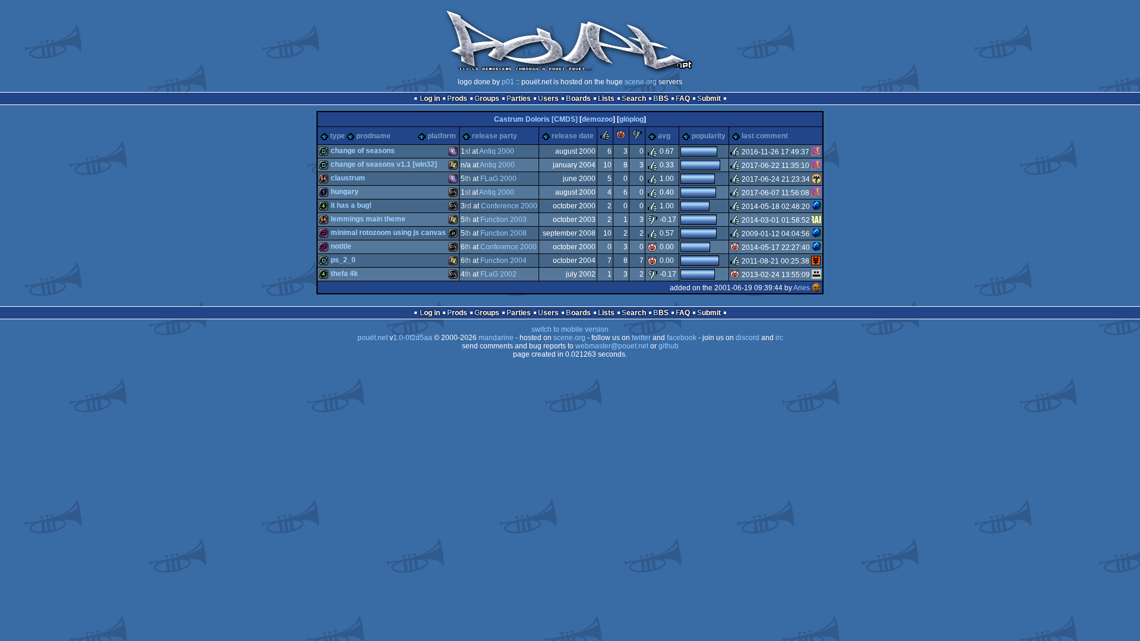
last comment (765, 136)
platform (442, 136)
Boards (578, 98)
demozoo (597, 119)
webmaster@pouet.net (611, 346)
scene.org (641, 82)
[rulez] (605, 137)
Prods (457, 98)
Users (548, 98)
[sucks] (637, 137)
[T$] (816, 206)
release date (573, 136)
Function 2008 (503, 233)
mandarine (496, 338)
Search (634, 98)
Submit (709, 98)
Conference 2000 (509, 206)
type (337, 136)
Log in (430, 98)
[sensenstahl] (816, 179)
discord (747, 338)
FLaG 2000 (498, 178)
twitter (641, 338)
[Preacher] (816, 220)
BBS (661, 98)
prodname (373, 136)
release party (494, 136)
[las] (816, 261)
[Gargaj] (816, 275)
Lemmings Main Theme (368, 219)
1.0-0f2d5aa (412, 338)
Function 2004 (503, 260)
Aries (801, 288)
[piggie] (621, 137)
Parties (518, 98)
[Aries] (816, 288)
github (668, 346)
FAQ (683, 98)
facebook (681, 338)
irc (779, 338)
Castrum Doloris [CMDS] (536, 119)
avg (664, 136)
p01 (508, 82)
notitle (341, 246)
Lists (606, 98)
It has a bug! (351, 205)
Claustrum (348, 178)
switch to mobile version (570, 329)
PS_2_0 (343, 260)
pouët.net (372, 338)
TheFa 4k (344, 273)
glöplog (631, 119)
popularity (709, 136)
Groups (486, 98)
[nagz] (816, 152)
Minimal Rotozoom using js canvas (388, 233)
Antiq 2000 (496, 151)
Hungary (345, 192)
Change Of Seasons (363, 151)
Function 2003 (503, 219)
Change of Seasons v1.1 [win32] (384, 164)
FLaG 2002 (498, 274)
